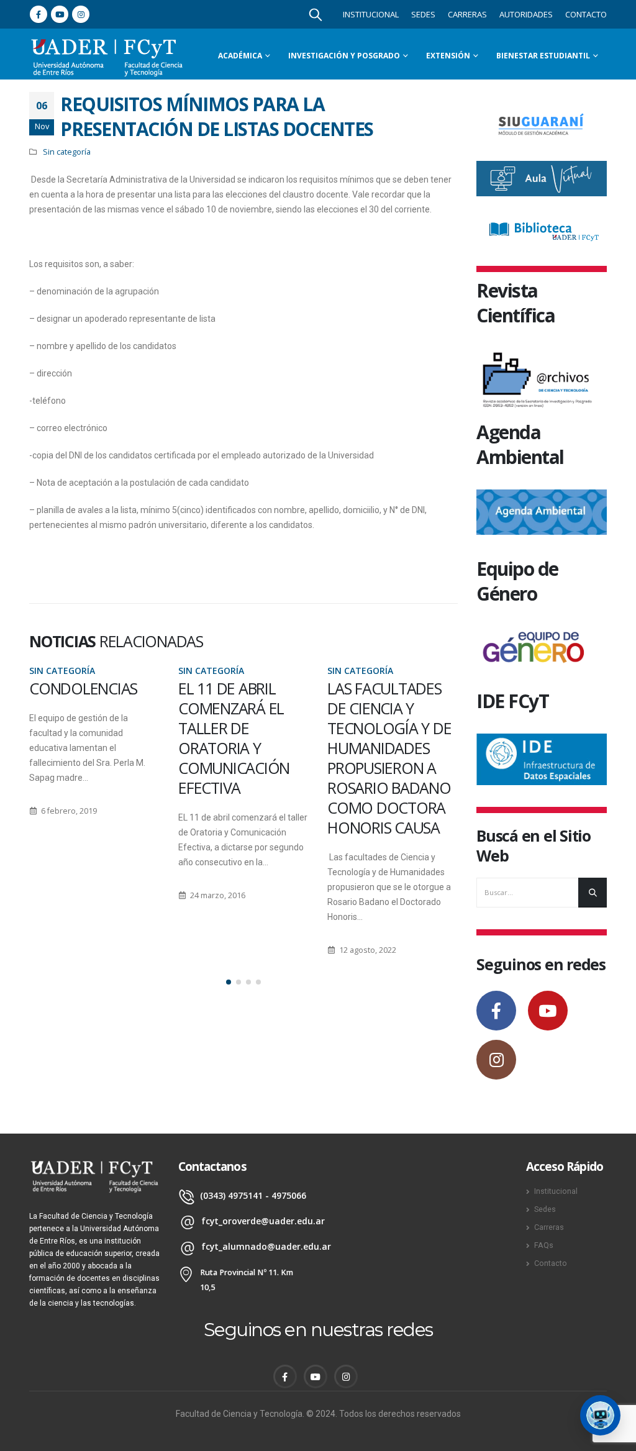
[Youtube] (59, 14)
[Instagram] (80, 14)
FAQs (543, 1245)
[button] (229, 982)
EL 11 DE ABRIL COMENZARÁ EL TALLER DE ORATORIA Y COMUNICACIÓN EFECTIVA (84, 738)
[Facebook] (38, 14)
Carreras (467, 14)
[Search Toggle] (315, 14)
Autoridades (526, 14)
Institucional (371, 14)
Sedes (423, 14)
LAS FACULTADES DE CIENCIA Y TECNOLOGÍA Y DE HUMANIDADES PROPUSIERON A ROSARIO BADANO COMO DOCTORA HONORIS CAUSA (240, 758)
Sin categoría (67, 152)
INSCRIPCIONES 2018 (377, 698)
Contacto (586, 14)
